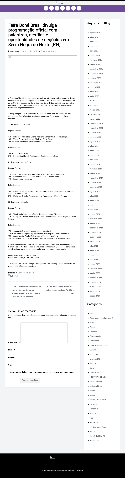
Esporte (93, 363)
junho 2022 (94, 250)
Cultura (93, 350)
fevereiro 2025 (96, 114)
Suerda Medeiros (48, 51)
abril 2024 (94, 160)
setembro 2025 (96, 83)
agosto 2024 (95, 142)
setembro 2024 (96, 137)
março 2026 (95, 55)
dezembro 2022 (96, 228)
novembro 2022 (96, 232)
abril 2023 (94, 210)
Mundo (93, 395)
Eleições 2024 (95, 359)
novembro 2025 (96, 73)
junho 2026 (94, 42)
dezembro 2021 (96, 278)
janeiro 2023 (95, 223)
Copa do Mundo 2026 (99, 345)
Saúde (92, 431)
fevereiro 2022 (96, 269)
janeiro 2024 (95, 173)
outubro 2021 (95, 287)
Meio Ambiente (96, 386)
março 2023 (95, 214)
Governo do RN (96, 372)
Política (93, 413)
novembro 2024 (96, 128)
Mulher (92, 391)
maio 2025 (94, 101)
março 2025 (95, 110)
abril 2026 (94, 51)
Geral (92, 368)
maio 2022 (94, 255)
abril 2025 (94, 105)
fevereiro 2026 (96, 60)
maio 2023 (94, 205)
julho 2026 (94, 37)
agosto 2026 (95, 33)
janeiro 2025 (95, 119)
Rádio (92, 418)
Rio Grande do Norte (98, 427)
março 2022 (95, 264)
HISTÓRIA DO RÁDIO (98, 377)
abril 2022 (94, 259)
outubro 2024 (95, 132)
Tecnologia (94, 440)
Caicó (92, 327)
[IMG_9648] (13, 276)
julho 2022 (94, 246)
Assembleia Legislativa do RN (102, 318)
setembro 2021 (96, 291)
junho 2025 (94, 96)
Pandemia (94, 409)
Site (10, 365)
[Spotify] (68, 8)
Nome (11, 350)
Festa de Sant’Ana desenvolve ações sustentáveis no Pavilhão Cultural (60, 290)
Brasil (92, 323)
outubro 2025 (95, 78)
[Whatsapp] (73, 8)
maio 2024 (94, 155)
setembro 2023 (96, 187)
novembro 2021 (96, 282)
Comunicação (95, 336)
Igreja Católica (96, 382)
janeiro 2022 (95, 273)
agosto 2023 (95, 191)
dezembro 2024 (96, 123)
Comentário (14, 342)
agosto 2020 (95, 296)
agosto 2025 (95, 87)
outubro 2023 (95, 182)
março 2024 (95, 164)
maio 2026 (94, 46)
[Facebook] (51, 8)
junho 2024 (94, 151)
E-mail (11, 357)
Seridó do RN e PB (26, 273)
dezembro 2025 (96, 69)
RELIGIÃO (94, 422)
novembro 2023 (96, 178)
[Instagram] (46, 8)
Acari (92, 313)
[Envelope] (79, 8)
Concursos (94, 341)
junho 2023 (94, 201)
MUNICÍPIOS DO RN (98, 400)
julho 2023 (94, 196)
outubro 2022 (95, 237)
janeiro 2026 (95, 64)
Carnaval (93, 332)
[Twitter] (57, 8)
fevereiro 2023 (96, 219)
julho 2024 (94, 146)
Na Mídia (93, 404)
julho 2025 (94, 92)
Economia (94, 354)
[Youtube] (62, 8)
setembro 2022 (96, 241)
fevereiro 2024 (96, 169)
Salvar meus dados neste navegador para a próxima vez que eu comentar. (42, 372)
